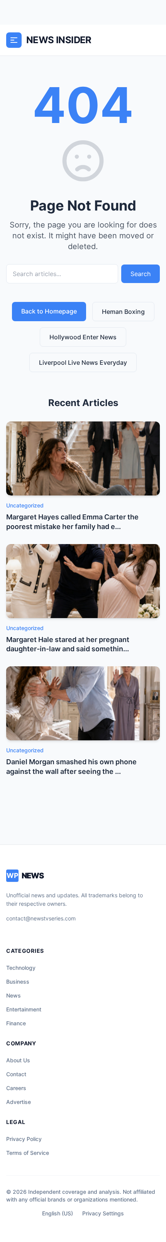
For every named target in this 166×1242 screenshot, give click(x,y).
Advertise (18, 1102)
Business (17, 981)
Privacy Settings (103, 1213)
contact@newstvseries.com (41, 918)
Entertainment (23, 1009)
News (13, 995)
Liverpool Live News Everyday (83, 362)
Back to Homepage (49, 311)
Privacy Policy (24, 1139)
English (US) (57, 1213)
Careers (16, 1088)
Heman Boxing (123, 311)
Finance (16, 1023)
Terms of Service (27, 1152)
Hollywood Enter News (83, 337)
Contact (16, 1074)
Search (140, 274)
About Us (18, 1060)
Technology (21, 967)
